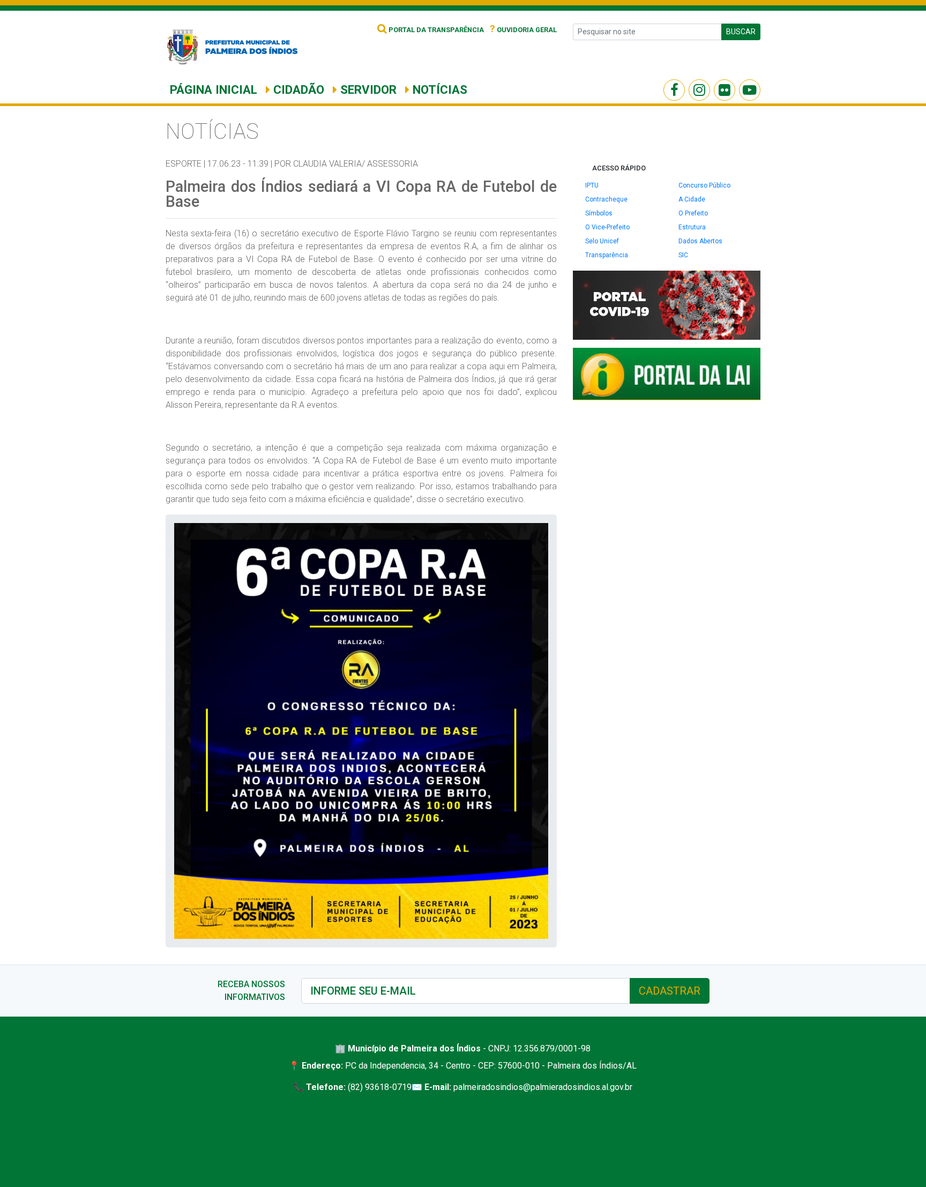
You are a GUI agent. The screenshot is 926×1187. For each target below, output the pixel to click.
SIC (683, 255)
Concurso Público (704, 185)
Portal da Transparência (435, 30)
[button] (538, 532)
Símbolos (599, 213)
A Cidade (691, 199)
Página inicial (213, 89)
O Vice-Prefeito (607, 227)
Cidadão (297, 89)
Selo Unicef (602, 241)
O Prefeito (693, 213)
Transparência (606, 255)
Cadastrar (669, 990)
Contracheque (606, 199)
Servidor (367, 89)
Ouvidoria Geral (523, 30)
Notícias (438, 89)
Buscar (741, 31)
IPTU (592, 185)
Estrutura (692, 227)
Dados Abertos (700, 241)
